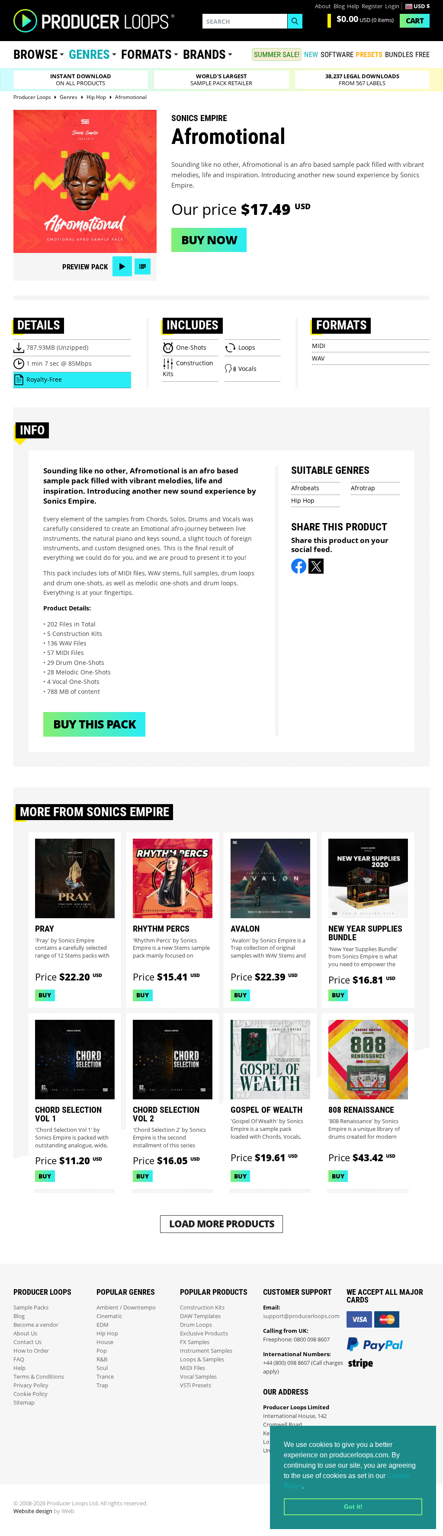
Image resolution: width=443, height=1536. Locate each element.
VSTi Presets (195, 1385)
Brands (204, 54)
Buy (45, 995)
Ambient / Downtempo (126, 1307)
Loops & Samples (202, 1359)
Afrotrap (363, 488)
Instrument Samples (206, 1350)
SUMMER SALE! (276, 54)
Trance (105, 1376)
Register (372, 6)
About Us (25, 1333)
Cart (415, 21)
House (104, 1342)
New (311, 54)
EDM (102, 1324)
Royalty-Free (44, 379)
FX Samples (194, 1342)
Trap (102, 1385)
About (323, 6)
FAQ (18, 1359)
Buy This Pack (94, 724)
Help (353, 6)
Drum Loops (196, 1324)
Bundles (399, 54)
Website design (32, 1511)
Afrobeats (305, 488)
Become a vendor (35, 1324)
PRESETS (369, 54)
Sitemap (24, 1402)
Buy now (209, 240)
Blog (339, 6)
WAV (318, 358)
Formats (146, 54)
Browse (35, 54)
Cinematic (109, 1316)
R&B (101, 1359)
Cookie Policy (30, 1394)
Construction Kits (202, 1307)
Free (422, 54)
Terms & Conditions (38, 1376)
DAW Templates (200, 1316)
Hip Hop (303, 500)
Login (392, 6)
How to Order (31, 1350)
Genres (89, 54)
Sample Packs (30, 1307)
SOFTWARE (337, 54)
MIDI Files (192, 1368)
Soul (102, 1368)
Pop (101, 1350)
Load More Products (221, 1223)
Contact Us (27, 1342)
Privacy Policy (30, 1385)
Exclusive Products (204, 1333)
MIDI (318, 346)
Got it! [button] (353, 1506)
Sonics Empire (199, 118)
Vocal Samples (198, 1376)
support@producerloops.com (301, 1316)
